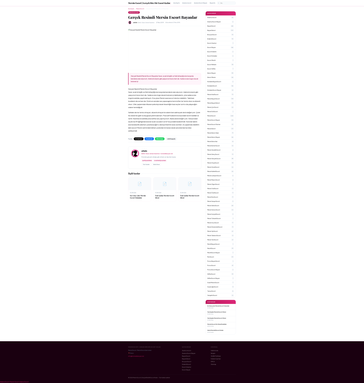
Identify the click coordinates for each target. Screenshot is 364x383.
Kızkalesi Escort (220, 86)
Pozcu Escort (220, 265)
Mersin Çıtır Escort (220, 107)
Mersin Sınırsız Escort (220, 210)
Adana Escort (4, 382)
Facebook (149, 139)
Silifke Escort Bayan (220, 278)
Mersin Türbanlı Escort (220, 218)
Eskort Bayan (220, 73)
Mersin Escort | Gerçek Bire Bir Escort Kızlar (149, 3)
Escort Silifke (220, 69)
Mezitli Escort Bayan (220, 252)
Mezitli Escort (220, 248)
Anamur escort (186, 3)
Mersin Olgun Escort (220, 184)
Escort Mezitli (220, 60)
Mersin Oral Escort (220, 188)
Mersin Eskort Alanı (220, 133)
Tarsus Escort (220, 291)
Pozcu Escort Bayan (220, 269)
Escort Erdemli (220, 51)
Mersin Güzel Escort (220, 167)
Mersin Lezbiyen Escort (220, 175)
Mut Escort (220, 257)
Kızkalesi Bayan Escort (220, 81)
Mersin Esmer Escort (220, 146)
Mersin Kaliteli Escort (220, 171)
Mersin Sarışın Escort (220, 201)
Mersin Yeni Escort (220, 240)
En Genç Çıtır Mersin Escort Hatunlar (138, 197)
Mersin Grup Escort (220, 163)
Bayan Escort (214, 3)
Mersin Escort (140, 8)
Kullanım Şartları (216, 359)
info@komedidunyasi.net (136, 356)
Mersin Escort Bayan (220, 120)
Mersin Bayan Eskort (220, 103)
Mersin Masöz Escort (220, 180)
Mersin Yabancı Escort (220, 235)
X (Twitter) (138, 139)
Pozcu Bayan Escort (220, 261)
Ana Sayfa (176, 3)
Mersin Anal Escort (220, 94)
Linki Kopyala (171, 139)
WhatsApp (159, 139)
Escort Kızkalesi (220, 56)
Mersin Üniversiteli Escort (220, 227)
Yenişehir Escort (220, 295)
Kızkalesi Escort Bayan (220, 90)
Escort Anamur (220, 43)
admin (144, 151)
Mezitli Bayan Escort (220, 244)
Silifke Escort (220, 274)
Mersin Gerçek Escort (220, 158)
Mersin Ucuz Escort (220, 223)
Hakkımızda (214, 350)
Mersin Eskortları (220, 141)
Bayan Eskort (220, 30)
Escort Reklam (220, 64)
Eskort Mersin (220, 77)
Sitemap (213, 364)
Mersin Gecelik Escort (220, 150)
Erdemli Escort (220, 39)
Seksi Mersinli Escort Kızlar (215, 330)
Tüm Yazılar (146, 164)
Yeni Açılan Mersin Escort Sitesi (216, 312)
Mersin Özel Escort (220, 193)
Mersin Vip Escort (220, 231)
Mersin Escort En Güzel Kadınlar (217, 324)
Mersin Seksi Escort (220, 205)
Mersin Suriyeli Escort (220, 214)
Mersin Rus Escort (220, 197)
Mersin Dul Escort (220, 111)
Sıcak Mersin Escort (220, 282)
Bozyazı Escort (220, 34)
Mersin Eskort (220, 128)
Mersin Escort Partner (220, 124)
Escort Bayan (220, 47)
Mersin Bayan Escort (220, 99)
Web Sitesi (156, 164)
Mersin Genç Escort (220, 154)
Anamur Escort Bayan (200, 3)
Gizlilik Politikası (216, 356)
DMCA (213, 361)
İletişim (213, 353)
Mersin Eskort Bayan (220, 137)
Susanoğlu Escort (220, 287)
